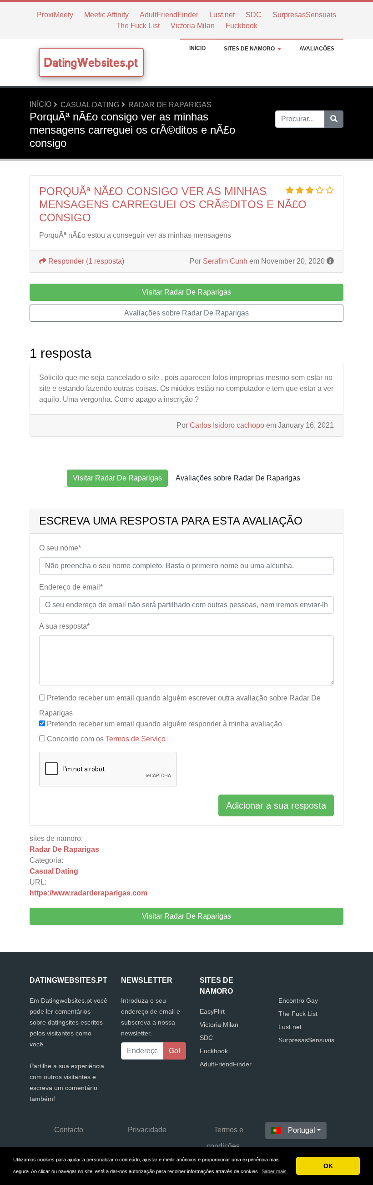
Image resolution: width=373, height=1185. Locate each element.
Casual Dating (89, 105)
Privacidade (147, 1130)
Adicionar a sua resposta (276, 805)
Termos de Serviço (136, 739)
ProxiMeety (55, 15)
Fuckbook (241, 26)
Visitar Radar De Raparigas (186, 916)
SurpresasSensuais (304, 15)
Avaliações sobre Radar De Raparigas (186, 313)
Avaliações (316, 48)
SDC (254, 15)
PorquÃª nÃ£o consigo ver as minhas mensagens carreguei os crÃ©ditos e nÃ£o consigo (173, 204)
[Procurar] (333, 119)
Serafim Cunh (225, 261)
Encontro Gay (298, 1000)
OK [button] (328, 1166)
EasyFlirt (212, 1011)
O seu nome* (60, 548)
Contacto (68, 1130)
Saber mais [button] (274, 1171)
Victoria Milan (193, 26)
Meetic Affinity (106, 15)
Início (197, 48)
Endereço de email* (71, 587)
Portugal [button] (301, 1130)
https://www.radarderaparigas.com (88, 893)
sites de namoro (249, 48)
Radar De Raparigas (170, 105)
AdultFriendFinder (169, 15)
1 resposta (105, 261)
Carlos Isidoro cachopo (227, 425)
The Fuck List (138, 26)
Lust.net (222, 15)
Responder (65, 261)
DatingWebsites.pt (91, 62)
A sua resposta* (64, 626)
